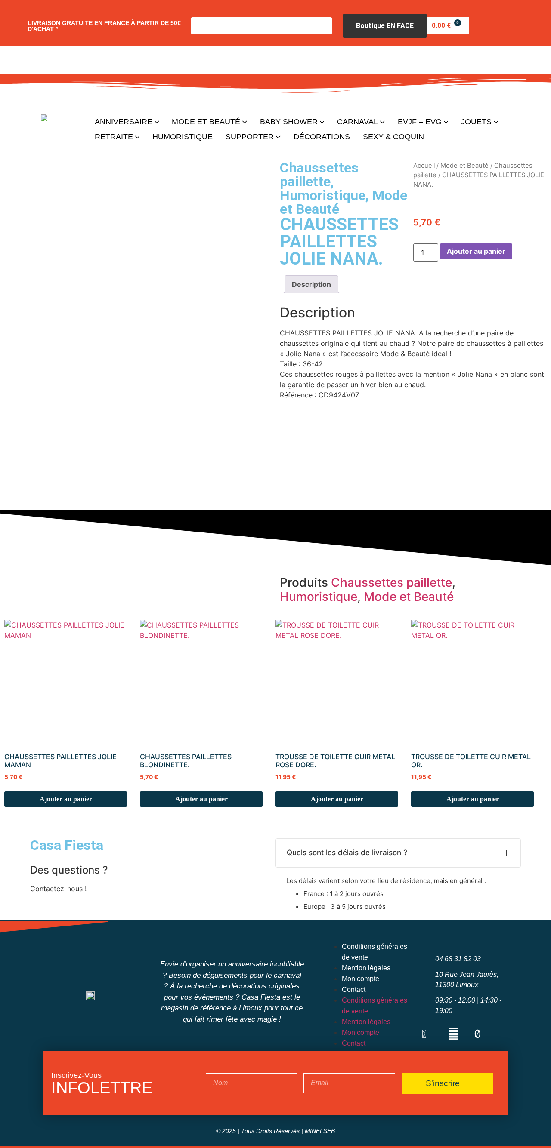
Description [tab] (311, 284)
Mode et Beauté (464, 165)
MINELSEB (320, 1130)
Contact (353, 989)
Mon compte (360, 978)
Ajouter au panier (476, 251)
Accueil (424, 165)
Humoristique (322, 195)
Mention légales (366, 968)
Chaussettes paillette (319, 175)
